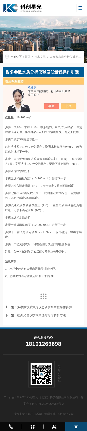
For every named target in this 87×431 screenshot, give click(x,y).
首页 (27, 56)
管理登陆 (50, 414)
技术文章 (40, 56)
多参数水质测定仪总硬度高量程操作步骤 (44, 307)
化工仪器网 (35, 414)
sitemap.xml (65, 414)
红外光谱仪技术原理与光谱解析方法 (41, 315)
